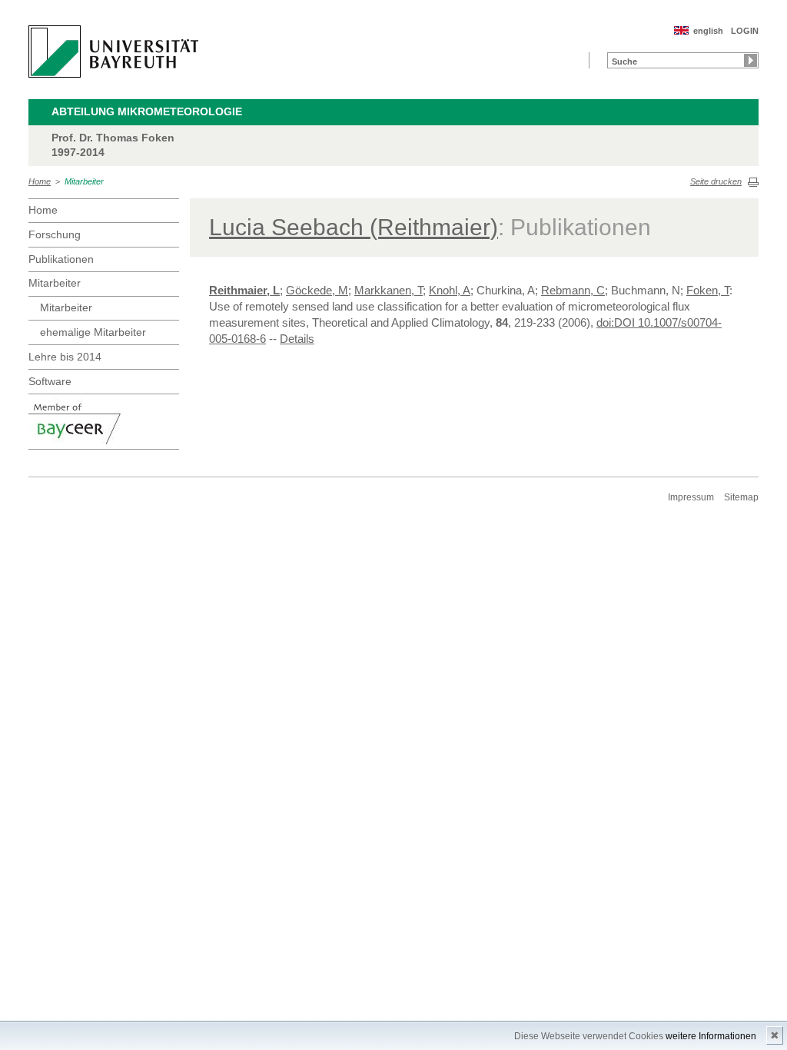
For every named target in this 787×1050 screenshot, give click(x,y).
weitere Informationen (711, 1036)
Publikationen (61, 259)
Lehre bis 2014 (64, 357)
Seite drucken (716, 181)
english (708, 30)
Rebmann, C (573, 290)
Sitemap (741, 497)
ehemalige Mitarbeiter (93, 332)
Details (297, 338)
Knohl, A (449, 290)
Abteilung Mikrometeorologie (146, 111)
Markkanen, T (388, 290)
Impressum (691, 497)
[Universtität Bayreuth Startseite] (113, 51)
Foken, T (707, 290)
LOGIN (745, 30)
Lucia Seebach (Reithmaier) (353, 227)
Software (49, 381)
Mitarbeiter (84, 181)
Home (39, 181)
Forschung (54, 234)
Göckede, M (317, 290)
